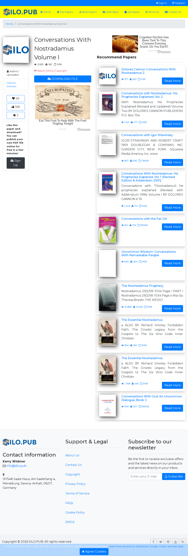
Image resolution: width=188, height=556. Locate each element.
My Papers (133, 12)
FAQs (69, 503)
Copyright (72, 474)
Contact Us (174, 12)
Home (47, 12)
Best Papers (89, 12)
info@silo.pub (16, 466)
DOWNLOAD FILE (64, 79)
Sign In (163, 2)
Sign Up (17, 163)
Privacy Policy (75, 484)
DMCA (70, 522)
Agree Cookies (95, 551)
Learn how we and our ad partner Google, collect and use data (146, 546)
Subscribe (175, 476)
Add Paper (112, 12)
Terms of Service (77, 493)
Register (180, 2)
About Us (153, 12)
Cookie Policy (75, 512)
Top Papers (66, 12)
